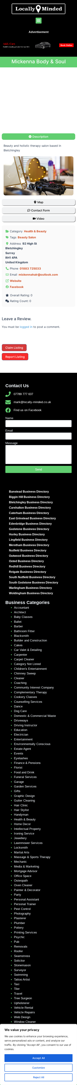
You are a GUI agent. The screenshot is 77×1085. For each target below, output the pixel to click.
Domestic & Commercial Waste (35, 716)
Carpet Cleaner (24, 659)
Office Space (22, 876)
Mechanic (20, 861)
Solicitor (19, 960)
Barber (18, 626)
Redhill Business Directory (27, 566)
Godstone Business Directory (29, 529)
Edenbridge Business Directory (30, 523)
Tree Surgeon (23, 998)
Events (18, 753)
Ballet (17, 621)
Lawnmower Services (28, 843)
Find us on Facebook (28, 410)
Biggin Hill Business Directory (29, 496)
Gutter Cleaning (24, 800)
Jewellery (20, 838)
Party (17, 894)
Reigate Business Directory (27, 571)
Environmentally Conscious (32, 744)
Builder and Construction (30, 640)
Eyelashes (21, 758)
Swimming (21, 974)
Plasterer (20, 918)
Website (15, 281)
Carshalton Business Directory (30, 507)
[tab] (38, 136)
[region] (38, 1054)
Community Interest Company (34, 687)
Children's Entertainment (30, 669)
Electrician (21, 734)
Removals (20, 946)
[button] (39, 21)
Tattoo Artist (22, 979)
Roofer (18, 951)
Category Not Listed (27, 664)
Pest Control (22, 909)
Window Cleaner (25, 1021)
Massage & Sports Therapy (32, 857)
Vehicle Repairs (24, 1012)
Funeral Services (25, 777)
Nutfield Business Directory (27, 550)
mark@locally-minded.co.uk (32, 402)
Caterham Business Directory (29, 513)
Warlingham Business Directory (30, 587)
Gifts (17, 791)
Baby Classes (23, 617)
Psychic (19, 937)
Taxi (16, 984)
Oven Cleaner (23, 885)
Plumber (19, 923)
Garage (19, 782)
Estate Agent (22, 749)
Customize (38, 1067)
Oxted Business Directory (26, 561)
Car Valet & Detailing (28, 650)
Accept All (38, 1058)
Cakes (18, 645)
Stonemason (22, 965)
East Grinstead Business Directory (32, 518)
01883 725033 (30, 268)
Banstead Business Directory (29, 491)
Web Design (22, 1017)
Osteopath (21, 880)
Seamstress (22, 956)
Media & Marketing (26, 866)
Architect (20, 612)
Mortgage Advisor (25, 871)
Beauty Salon (27, 237)
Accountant (21, 607)
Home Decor (22, 824)
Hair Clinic (21, 805)
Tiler (17, 989)
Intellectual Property (27, 829)
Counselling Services (28, 701)
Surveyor (20, 970)
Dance (18, 706)
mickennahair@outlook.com (38, 274)
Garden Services (25, 786)
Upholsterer (22, 1003)
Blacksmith (21, 636)
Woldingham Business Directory (31, 593)
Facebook (16, 287)
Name (9, 418)
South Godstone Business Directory (33, 582)
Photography (22, 913)
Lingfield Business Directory (28, 539)
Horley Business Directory (27, 534)
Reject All (38, 1077)
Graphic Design (24, 796)
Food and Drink (24, 772)
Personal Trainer (25, 904)
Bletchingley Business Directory (31, 502)
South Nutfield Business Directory (32, 577)
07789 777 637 (23, 394)
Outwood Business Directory (28, 555)
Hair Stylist (21, 810)
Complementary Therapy (30, 692)
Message (11, 443)
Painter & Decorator (27, 890)
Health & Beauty (35, 231)
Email (9, 430)
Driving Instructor (25, 725)
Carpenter (20, 654)
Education (20, 730)
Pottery (19, 927)
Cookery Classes (25, 697)
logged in (26, 327)
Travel (18, 993)
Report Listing (15, 357)
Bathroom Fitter (24, 631)
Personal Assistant (26, 899)
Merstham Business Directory (29, 545)
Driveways (21, 720)
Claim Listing (14, 347)
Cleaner (19, 678)
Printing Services (25, 932)
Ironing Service (24, 833)
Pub (16, 941)
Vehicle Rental (23, 1007)
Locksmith (21, 847)
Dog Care (20, 711)
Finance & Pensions (27, 763)
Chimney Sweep (25, 673)
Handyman (21, 814)
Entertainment (23, 739)
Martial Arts (21, 852)
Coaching (20, 683)
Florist (18, 767)
